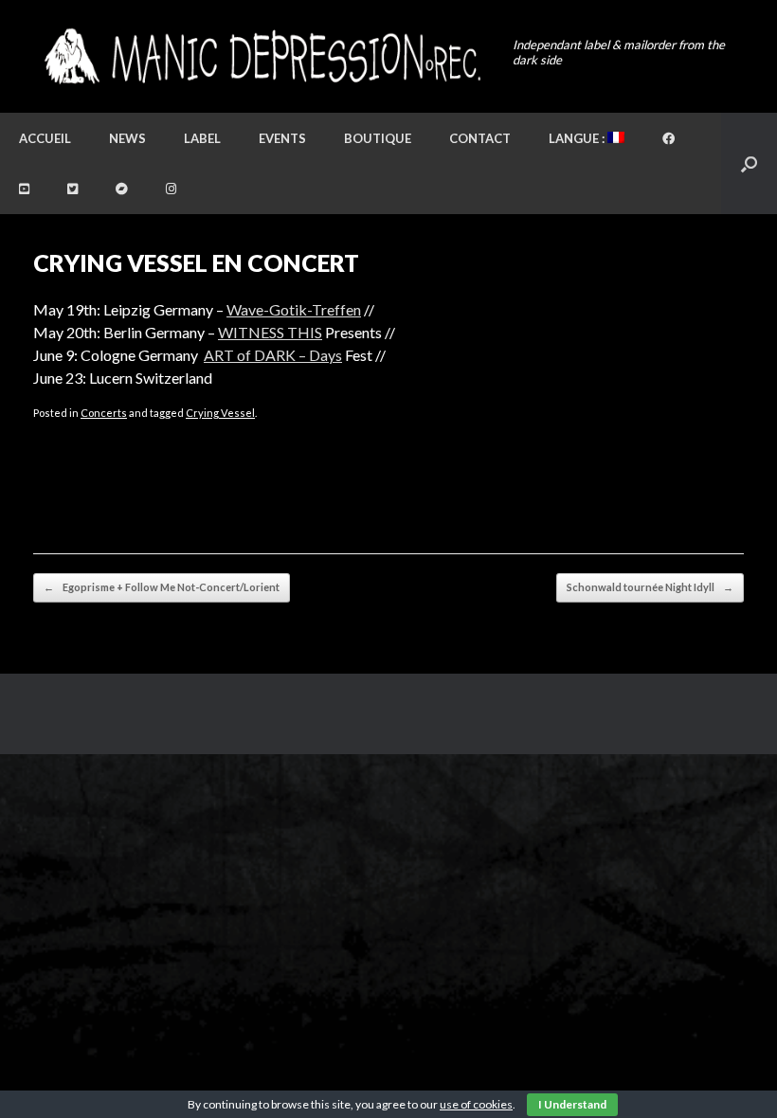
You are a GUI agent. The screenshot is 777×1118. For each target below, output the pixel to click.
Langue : (578, 138)
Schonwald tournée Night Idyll (650, 587)
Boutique (377, 138)
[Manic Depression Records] (261, 56)
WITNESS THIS (270, 332)
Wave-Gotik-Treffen (293, 309)
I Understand (572, 1104)
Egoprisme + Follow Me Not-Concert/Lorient (162, 587)
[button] (749, 163)
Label (202, 138)
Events (282, 138)
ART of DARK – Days (273, 355)
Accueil (45, 138)
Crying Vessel (220, 412)
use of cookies (476, 1104)
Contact (480, 138)
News (127, 138)
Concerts (104, 412)
